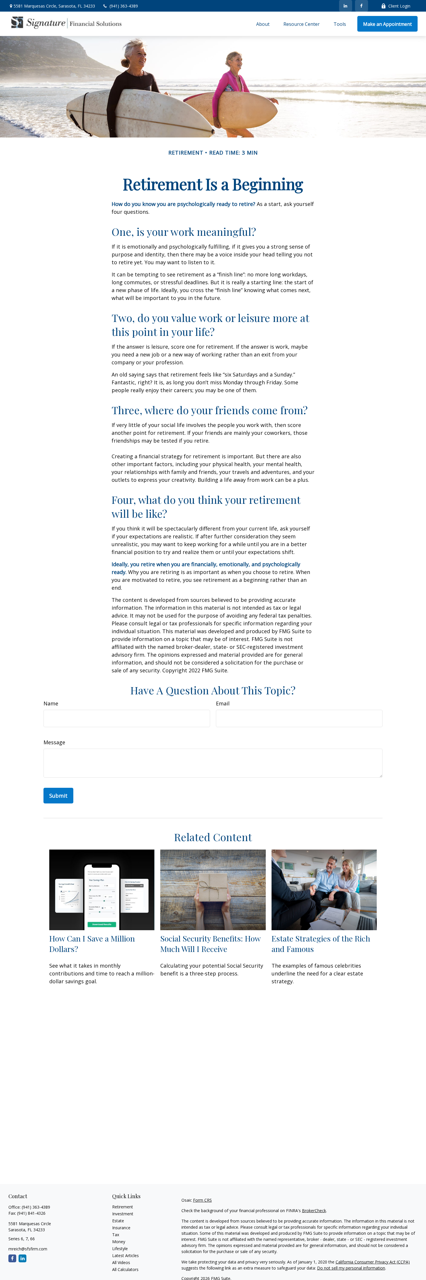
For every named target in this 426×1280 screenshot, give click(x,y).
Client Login (399, 6)
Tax (115, 1234)
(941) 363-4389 (124, 6)
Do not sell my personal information (351, 1268)
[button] (263, 24)
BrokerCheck (314, 1210)
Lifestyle (120, 1248)
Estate (118, 1220)
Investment (122, 1213)
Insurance (121, 1227)
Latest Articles (125, 1255)
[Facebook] (361, 6)
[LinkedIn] (345, 6)
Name (50, 703)
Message (54, 742)
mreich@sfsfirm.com (27, 1249)
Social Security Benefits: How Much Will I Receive (210, 943)
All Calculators (125, 1269)
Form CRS (202, 1200)
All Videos (121, 1262)
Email (223, 703)
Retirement (122, 1207)
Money (118, 1241)
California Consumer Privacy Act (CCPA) (373, 1262)
